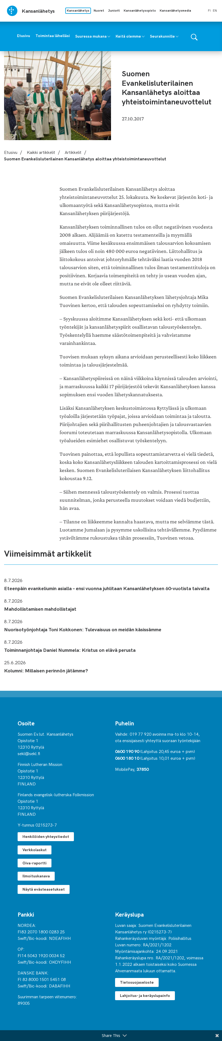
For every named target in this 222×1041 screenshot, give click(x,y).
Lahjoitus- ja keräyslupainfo (145, 995)
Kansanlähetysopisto (140, 10)
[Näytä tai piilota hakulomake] (194, 36)
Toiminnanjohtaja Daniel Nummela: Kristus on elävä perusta (70, 649)
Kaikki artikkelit (41, 152)
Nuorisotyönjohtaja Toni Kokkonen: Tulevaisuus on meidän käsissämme (82, 629)
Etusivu (10, 152)
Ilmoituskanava (36, 875)
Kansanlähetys (78, 10)
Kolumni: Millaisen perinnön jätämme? (46, 670)
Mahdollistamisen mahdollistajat (40, 608)
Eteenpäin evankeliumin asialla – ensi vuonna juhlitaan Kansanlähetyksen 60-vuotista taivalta (107, 588)
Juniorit (114, 10)
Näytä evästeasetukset (43, 889)
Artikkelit (73, 152)
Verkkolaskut (34, 849)
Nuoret (99, 10)
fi (209, 10)
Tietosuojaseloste (137, 982)
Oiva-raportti (34, 862)
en (215, 10)
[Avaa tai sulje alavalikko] (108, 36)
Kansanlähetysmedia (175, 10)
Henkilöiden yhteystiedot (45, 836)
